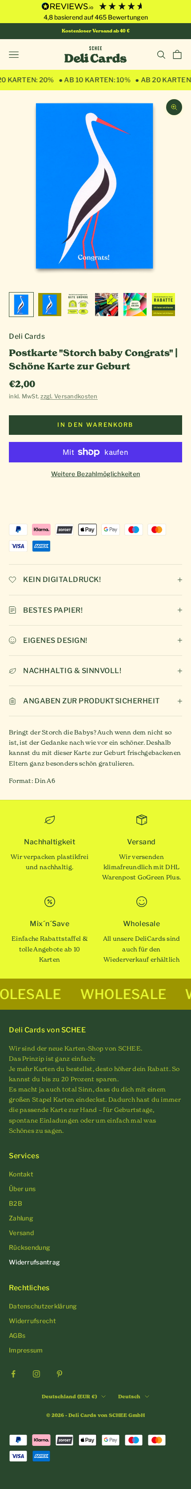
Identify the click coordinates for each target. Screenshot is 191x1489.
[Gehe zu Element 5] (135, 304)
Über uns (22, 1188)
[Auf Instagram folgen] (36, 1373)
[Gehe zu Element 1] (21, 304)
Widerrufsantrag (34, 1262)
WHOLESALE (100, 994)
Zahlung (21, 1218)
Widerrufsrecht (32, 1320)
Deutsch (129, 1396)
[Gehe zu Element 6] (163, 304)
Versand (21, 1232)
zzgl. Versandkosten (68, 396)
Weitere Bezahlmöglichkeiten (95, 474)
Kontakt (21, 1174)
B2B (15, 1203)
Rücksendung (29, 1247)
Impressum (26, 1350)
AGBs (17, 1335)
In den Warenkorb (95, 424)
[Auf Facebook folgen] (13, 1373)
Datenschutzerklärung (43, 1306)
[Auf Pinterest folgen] (59, 1373)
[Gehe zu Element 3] (78, 304)
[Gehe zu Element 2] (49, 304)
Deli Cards (27, 336)
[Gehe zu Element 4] (106, 304)
